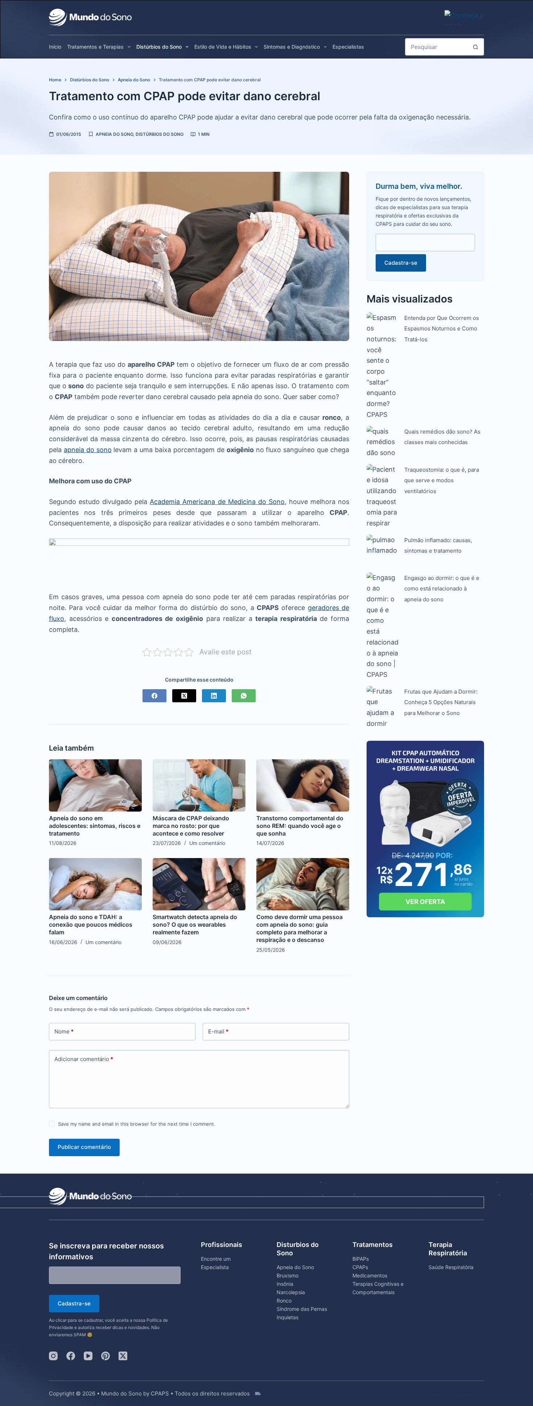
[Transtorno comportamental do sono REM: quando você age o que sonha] (302, 785)
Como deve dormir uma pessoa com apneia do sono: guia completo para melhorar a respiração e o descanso (299, 928)
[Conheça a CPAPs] (464, 15)
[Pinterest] (105, 1356)
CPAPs (360, 1267)
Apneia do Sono (114, 134)
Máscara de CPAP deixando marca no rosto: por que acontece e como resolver (191, 825)
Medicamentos (369, 1275)
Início (55, 47)
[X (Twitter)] (184, 695)
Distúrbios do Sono (159, 47)
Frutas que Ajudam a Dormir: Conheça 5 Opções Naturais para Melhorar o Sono (441, 702)
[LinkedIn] (214, 695)
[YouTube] (88, 1356)
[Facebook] (154, 695)
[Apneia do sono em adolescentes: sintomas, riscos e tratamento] (95, 785)
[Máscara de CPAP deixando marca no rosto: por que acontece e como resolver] (199, 785)
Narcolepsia (291, 1292)
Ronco (284, 1300)
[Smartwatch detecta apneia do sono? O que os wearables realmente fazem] (199, 884)
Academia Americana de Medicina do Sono (217, 501)
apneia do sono (88, 450)
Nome (64, 1031)
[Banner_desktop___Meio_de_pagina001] (199, 560)
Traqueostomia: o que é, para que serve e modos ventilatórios (441, 480)
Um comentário (207, 843)
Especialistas (348, 47)
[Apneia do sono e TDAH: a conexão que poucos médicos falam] (95, 884)
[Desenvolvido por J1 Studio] (369, 1397)
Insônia (285, 1284)
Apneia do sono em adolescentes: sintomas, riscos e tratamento (94, 825)
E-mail (218, 1031)
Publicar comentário (84, 1146)
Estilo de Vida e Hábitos (222, 47)
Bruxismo (287, 1275)
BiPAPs (360, 1259)
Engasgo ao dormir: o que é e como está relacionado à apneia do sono (441, 588)
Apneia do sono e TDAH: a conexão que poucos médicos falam (90, 924)
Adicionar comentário (83, 1059)
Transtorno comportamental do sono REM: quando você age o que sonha (299, 825)
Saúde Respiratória (451, 1267)
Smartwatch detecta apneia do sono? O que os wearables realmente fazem (195, 924)
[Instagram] (53, 1356)
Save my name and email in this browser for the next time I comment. (136, 1124)
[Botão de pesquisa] (475, 46)
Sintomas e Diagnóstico (292, 47)
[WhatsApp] (244, 695)
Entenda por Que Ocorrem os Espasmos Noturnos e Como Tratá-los (441, 328)
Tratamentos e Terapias (95, 47)
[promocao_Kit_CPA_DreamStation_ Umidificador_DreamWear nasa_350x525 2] (425, 828)
